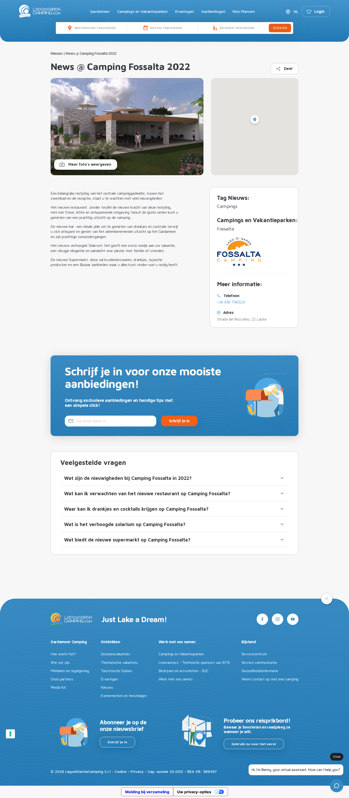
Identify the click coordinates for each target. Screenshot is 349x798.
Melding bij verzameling (147, 791)
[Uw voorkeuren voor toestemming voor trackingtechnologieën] (10, 733)
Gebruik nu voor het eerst (253, 744)
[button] (174, 478)
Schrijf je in (117, 742)
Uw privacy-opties (194, 791)
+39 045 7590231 (231, 302)
